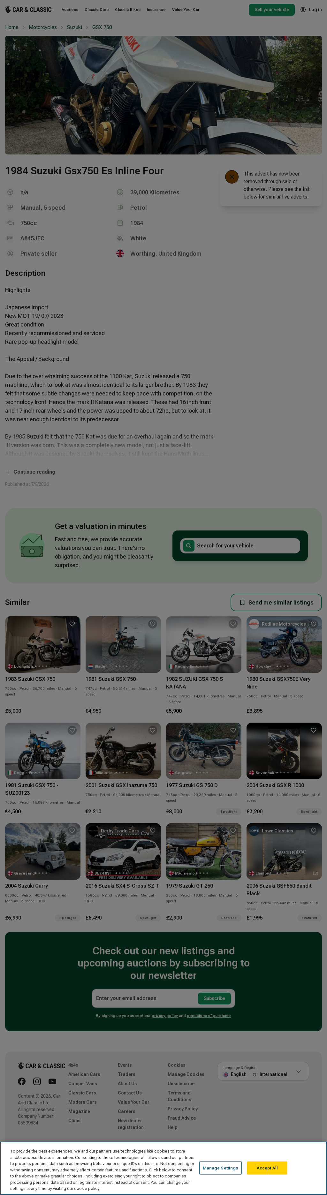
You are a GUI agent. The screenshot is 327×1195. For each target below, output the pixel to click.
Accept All (267, 1167)
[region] (163, 1168)
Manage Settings (221, 1167)
